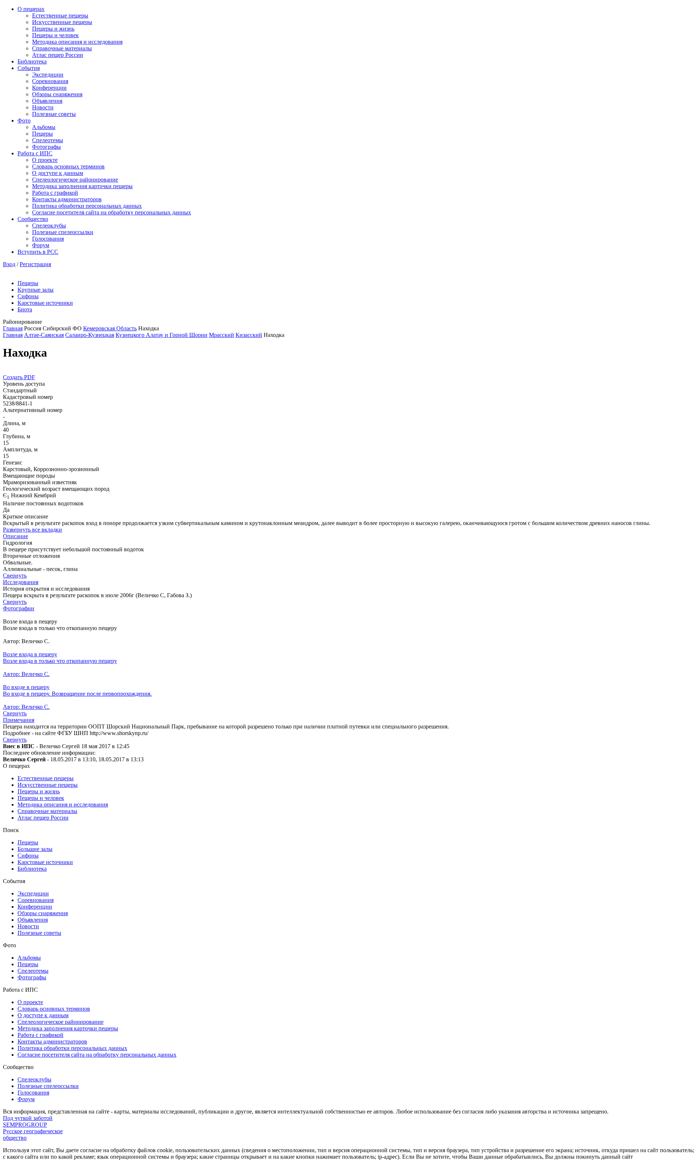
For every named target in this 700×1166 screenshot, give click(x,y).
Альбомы (43, 127)
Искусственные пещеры (62, 22)
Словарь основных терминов (68, 166)
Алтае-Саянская (44, 335)
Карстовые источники (45, 303)
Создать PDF (19, 377)
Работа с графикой (55, 193)
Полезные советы (54, 114)
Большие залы (35, 849)
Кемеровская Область (110, 328)
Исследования (20, 582)
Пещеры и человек (55, 35)
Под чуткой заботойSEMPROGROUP (27, 1121)
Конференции (49, 88)
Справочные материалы (62, 48)
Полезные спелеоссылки (62, 232)
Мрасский (221, 335)
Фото (24, 120)
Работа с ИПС (35, 153)
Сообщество (33, 219)
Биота (25, 309)
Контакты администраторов (67, 199)
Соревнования (50, 81)
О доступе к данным (57, 173)
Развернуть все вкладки (32, 529)
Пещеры (42, 134)
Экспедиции (47, 74)
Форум (40, 245)
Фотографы (46, 147)
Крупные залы (36, 290)
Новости (43, 107)
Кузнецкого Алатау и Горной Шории (161, 335)
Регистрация (35, 264)
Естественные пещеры (60, 15)
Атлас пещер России (57, 55)
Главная (13, 328)
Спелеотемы (47, 140)
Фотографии (18, 608)
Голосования (48, 239)
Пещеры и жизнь (53, 29)
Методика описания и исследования (77, 42)
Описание (15, 536)
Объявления (47, 101)
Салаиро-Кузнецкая (89, 335)
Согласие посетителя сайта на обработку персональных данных (111, 212)
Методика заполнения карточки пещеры (82, 186)
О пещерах (31, 9)
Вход (9, 264)
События (29, 68)
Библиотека (32, 61)
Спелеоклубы (49, 225)
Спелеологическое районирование (75, 179)
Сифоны (28, 296)
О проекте (45, 160)
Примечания (18, 720)
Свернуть (15, 575)
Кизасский (249, 335)
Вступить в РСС (38, 252)
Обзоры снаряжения (57, 94)
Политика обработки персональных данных (87, 206)
